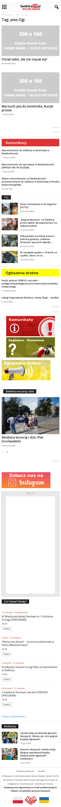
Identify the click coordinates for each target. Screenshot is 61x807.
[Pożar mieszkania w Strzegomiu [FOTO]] (10, 209)
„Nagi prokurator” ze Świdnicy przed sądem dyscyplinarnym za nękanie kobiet (38, 222)
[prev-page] (3, 452)
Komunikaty (16, 142)
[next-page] (7, 452)
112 (6, 197)
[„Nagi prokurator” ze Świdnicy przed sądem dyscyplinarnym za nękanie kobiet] (10, 224)
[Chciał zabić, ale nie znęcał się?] (30, 40)
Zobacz (7, 628)
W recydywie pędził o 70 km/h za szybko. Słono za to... (38, 254)
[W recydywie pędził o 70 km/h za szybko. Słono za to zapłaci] (10, 257)
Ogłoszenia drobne (22, 272)
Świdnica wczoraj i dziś (20, 391)
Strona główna (7, 15)
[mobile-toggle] (4, 7)
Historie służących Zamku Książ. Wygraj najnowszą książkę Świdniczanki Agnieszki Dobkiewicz (38, 754)
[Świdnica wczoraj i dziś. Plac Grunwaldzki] (30, 415)
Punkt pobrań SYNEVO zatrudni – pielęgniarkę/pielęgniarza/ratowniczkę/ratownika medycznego (30, 283)
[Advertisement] (30, 545)
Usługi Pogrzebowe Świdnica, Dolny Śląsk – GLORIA (30, 297)
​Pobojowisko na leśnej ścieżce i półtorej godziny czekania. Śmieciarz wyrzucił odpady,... (37, 239)
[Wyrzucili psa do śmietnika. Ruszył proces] (30, 87)
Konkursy (10, 726)
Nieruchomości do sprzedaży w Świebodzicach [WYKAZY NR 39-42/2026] (28, 166)
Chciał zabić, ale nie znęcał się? (24, 59)
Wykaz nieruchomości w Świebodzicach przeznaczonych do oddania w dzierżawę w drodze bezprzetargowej (30, 181)
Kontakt (41, 771)
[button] (56, 7)
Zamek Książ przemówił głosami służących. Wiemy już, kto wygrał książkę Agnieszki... (38, 736)
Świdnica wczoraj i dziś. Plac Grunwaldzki (22, 439)
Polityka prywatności (25, 771)
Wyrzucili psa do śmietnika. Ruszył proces (27, 108)
